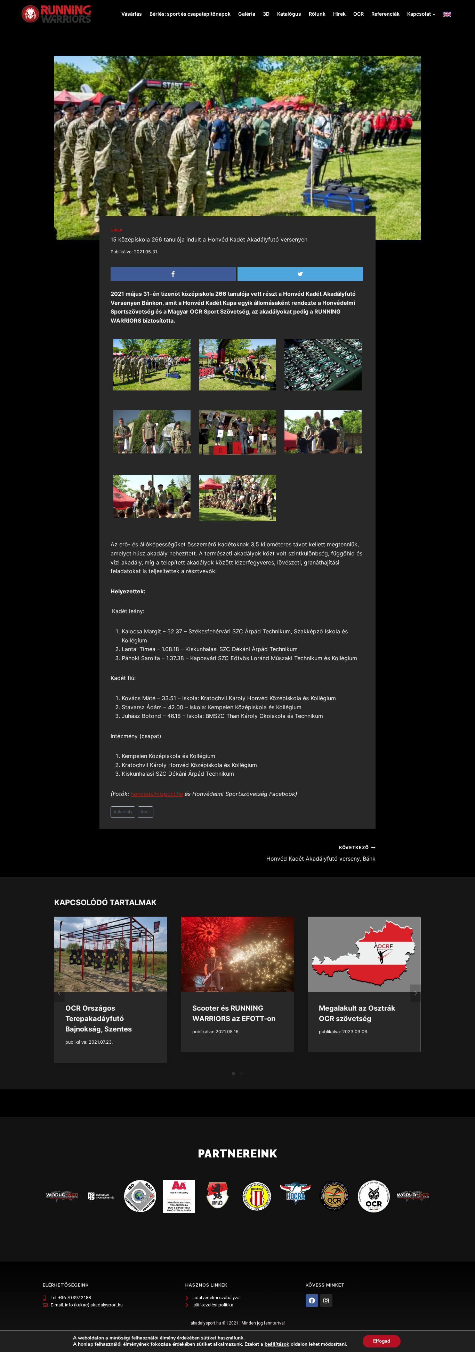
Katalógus (289, 14)
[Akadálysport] (56, 14)
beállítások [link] (277, 1344)
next (415, 993)
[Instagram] (326, 1300)
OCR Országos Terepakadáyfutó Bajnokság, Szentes (98, 1018)
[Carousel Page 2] (242, 1073)
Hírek (339, 14)
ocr (145, 811)
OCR (358, 14)
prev (59, 993)
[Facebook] (312, 1300)
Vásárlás (131, 14)
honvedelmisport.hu (157, 793)
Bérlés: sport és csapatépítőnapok (190, 14)
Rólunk (317, 14)
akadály (123, 811)
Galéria (246, 14)
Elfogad (381, 1341)
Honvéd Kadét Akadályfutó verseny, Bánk (321, 853)
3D (266, 14)
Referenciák (385, 14)
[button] (434, 14)
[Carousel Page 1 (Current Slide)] (233, 1073)
